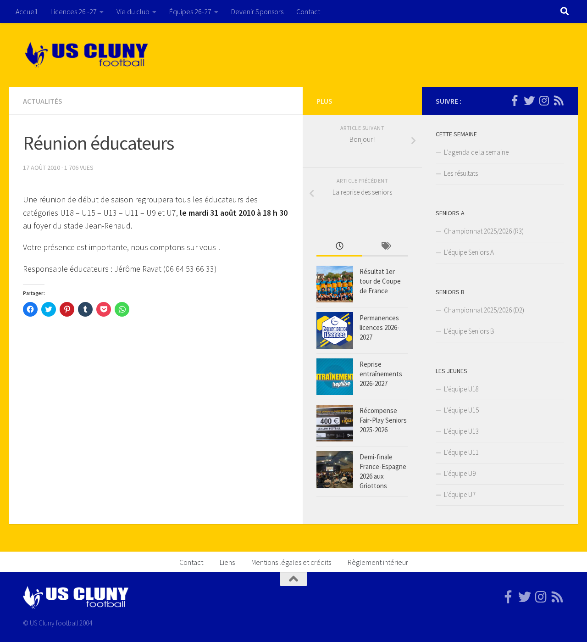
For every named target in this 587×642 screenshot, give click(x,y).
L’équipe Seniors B (469, 331)
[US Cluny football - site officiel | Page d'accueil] (87, 55)
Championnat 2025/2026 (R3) (484, 231)
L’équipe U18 (461, 389)
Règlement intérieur (378, 562)
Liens (227, 562)
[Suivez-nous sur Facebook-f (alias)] (514, 100)
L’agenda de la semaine (476, 152)
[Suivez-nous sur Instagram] (543, 100)
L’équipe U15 (461, 410)
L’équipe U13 (461, 431)
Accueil (27, 11)
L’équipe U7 (460, 494)
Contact (308, 11)
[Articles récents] (339, 247)
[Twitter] (529, 100)
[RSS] (558, 100)
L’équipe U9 (460, 473)
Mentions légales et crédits (291, 562)
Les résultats (461, 173)
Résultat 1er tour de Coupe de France (380, 281)
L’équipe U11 (461, 452)
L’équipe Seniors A (469, 252)
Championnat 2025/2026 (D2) (484, 310)
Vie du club (133, 11)
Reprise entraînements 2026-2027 (381, 374)
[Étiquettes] (385, 247)
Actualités (42, 101)
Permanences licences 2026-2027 (379, 327)
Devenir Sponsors (257, 11)
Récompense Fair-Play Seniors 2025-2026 (383, 420)
